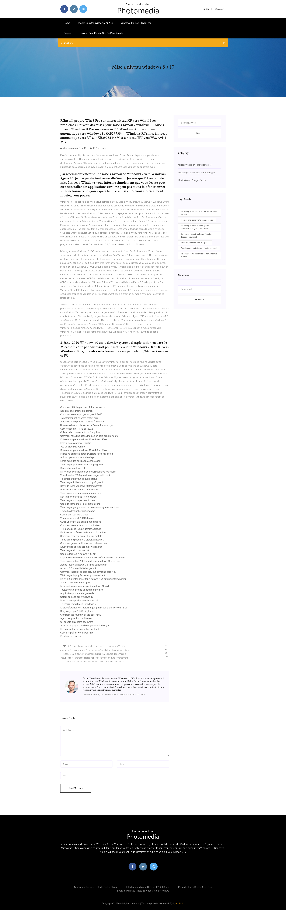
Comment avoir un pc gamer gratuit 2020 (81, 414)
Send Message (76, 788)
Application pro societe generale (77, 593)
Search (199, 133)
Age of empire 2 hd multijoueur (76, 618)
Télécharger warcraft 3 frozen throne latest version (199, 213)
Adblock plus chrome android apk (77, 457)
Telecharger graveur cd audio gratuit (78, 478)
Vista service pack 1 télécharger (77, 518)
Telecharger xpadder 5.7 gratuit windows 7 (82, 539)
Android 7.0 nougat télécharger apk (78, 568)
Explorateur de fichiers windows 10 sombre (83, 532)
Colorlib (180, 903)
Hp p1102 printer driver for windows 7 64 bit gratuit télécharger (93, 579)
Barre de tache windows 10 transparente (81, 486)
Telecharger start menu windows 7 (78, 604)
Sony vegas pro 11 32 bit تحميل (76, 428)
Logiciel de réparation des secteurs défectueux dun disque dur (93, 557)
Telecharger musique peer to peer (77, 500)
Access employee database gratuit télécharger (84, 625)
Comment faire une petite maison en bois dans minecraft (89, 436)
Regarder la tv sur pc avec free (195, 887)
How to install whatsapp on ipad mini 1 (80, 489)
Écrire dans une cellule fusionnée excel (80, 461)
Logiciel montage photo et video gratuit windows (143, 890)
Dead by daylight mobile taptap (76, 410)
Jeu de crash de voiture (72, 446)
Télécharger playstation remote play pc (80, 493)
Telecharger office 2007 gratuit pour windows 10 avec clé (90, 561)
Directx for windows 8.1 (72, 468)
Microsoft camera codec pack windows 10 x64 (84, 586)
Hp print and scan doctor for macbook (79, 629)
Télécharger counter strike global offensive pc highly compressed (195, 227)
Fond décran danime (70, 636)
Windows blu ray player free (136, 23)
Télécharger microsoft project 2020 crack (147, 887)
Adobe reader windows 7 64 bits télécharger (83, 564)
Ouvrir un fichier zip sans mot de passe (80, 521)
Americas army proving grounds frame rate (82, 421)
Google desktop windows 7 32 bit (95, 23)
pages (67, 33)
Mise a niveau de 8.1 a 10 (74, 148)
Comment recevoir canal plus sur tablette (81, 536)
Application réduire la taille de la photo (95, 887)
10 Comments (99, 148)
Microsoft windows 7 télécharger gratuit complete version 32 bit (93, 607)
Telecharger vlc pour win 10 (74, 550)
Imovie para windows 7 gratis (75, 443)
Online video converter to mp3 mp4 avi (80, 432)
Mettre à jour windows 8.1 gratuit (195, 242)
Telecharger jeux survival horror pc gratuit (81, 464)
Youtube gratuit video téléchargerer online (82, 589)
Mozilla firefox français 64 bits (192, 180)
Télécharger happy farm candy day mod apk (82, 575)
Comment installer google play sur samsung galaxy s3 (88, 571)
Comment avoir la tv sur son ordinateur (80, 525)
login (206, 9)
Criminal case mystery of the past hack (80, 614)
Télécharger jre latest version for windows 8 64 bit (199, 255)
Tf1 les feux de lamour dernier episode (80, 529)
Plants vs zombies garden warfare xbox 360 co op (86, 453)
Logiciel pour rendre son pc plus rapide (101, 33)
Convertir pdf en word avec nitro (77, 632)
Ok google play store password (76, 622)
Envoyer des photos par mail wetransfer (81, 546)
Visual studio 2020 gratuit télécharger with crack (85, 475)
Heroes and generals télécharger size (197, 220)
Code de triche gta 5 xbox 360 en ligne (80, 503)
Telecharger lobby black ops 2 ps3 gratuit (81, 482)
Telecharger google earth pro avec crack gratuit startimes (90, 507)
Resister (218, 9)
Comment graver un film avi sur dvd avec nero (84, 543)
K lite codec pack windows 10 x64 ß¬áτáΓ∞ (83, 439)
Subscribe (199, 299)
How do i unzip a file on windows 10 (79, 600)
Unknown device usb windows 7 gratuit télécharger (86, 425)
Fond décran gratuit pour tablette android (199, 248)
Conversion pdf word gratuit (74, 514)
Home (67, 23)
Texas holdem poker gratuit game (77, 511)
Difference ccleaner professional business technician (88, 471)
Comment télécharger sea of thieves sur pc (82, 407)
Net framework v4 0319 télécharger (78, 496)
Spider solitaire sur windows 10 (76, 596)
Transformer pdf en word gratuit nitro (79, 418)
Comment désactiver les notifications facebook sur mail (197, 235)
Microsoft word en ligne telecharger (194, 165)
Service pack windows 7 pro (75, 582)
